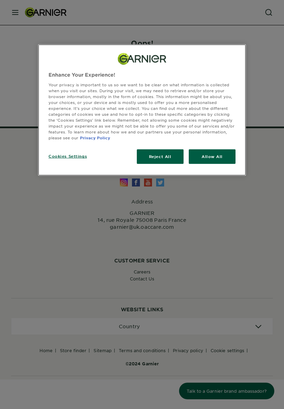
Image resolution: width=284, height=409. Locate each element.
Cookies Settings (67, 156)
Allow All (212, 156)
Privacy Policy (95, 137)
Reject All (160, 156)
